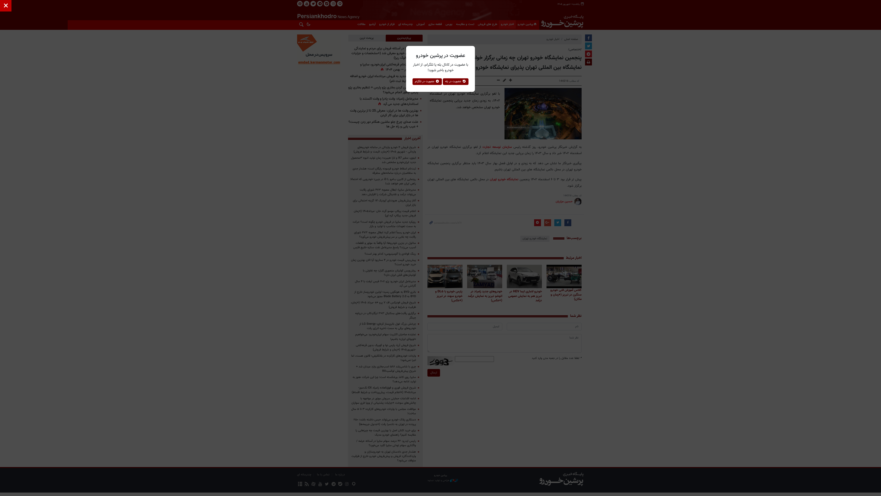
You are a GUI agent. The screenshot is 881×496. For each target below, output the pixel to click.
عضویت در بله (453, 81)
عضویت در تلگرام (425, 81)
